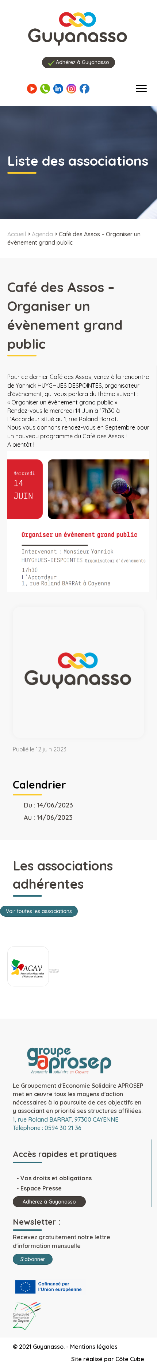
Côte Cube (129, 1359)
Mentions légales (94, 1346)
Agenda (42, 234)
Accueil (16, 234)
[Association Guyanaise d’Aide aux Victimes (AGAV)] (28, 968)
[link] (23, 419)
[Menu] (141, 89)
